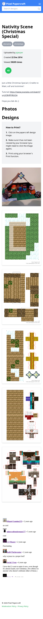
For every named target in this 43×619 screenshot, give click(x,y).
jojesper (19, 52)
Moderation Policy (9, 606)
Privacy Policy (23, 606)
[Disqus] (21, 547)
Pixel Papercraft (15, 3)
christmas (18, 44)
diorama (7, 44)
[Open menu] (39, 3)
